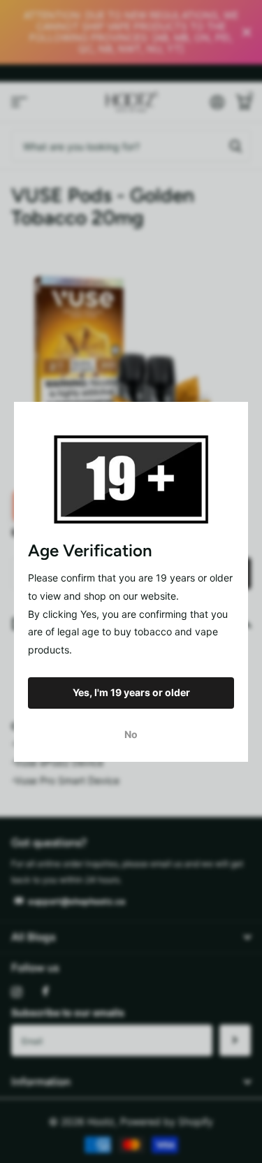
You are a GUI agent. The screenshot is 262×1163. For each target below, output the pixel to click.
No (131, 733)
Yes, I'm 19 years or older (131, 692)
